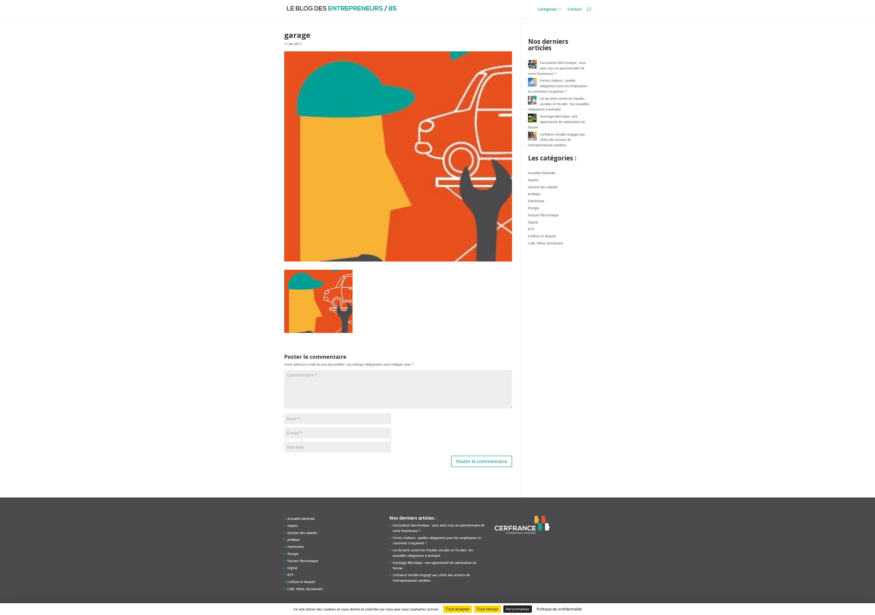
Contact (575, 10)
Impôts (533, 180)
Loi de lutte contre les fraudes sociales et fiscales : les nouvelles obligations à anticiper (558, 104)
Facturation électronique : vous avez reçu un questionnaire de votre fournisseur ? (557, 68)
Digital (533, 222)
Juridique (534, 194)
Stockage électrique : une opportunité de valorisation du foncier (556, 121)
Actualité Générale (541, 173)
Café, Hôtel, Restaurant (545, 243)
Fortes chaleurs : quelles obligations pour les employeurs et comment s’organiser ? (557, 86)
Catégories (547, 10)
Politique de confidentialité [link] (559, 609)
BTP (531, 229)
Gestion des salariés (543, 187)
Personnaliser (518, 609)
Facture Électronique (543, 215)
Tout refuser (487, 609)
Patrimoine (536, 201)
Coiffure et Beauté (542, 236)
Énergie (533, 208)
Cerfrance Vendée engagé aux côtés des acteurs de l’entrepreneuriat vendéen (556, 139)
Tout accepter (457, 609)
